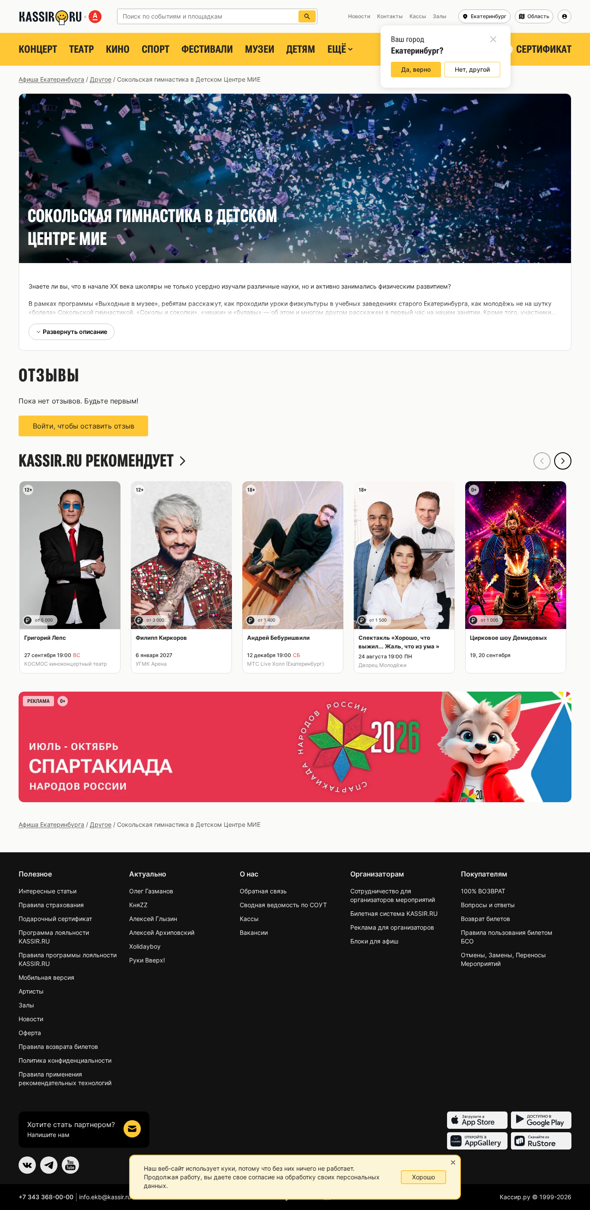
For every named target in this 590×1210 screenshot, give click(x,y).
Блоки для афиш (374, 941)
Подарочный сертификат (55, 918)
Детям (300, 49)
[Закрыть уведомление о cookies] (453, 1162)
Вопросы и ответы (488, 904)
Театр (81, 49)
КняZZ (138, 904)
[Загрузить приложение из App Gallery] (477, 1141)
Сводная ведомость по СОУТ (283, 904)
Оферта (30, 1032)
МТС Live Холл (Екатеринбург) (285, 664)
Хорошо (423, 1177)
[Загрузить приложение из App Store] (477, 1120)
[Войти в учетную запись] (564, 16)
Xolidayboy (145, 946)
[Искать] (307, 16)
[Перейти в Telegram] (48, 1165)
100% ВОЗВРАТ (483, 891)
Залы (26, 1005)
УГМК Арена (151, 664)
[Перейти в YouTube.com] (70, 1165)
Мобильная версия (46, 977)
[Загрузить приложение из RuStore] (541, 1141)
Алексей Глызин (153, 918)
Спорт (155, 49)
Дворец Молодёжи (382, 665)
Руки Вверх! (147, 960)
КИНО (118, 49)
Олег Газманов (151, 891)
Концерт (38, 49)
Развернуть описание (75, 331)
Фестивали (207, 49)
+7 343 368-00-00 (46, 1196)
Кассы (249, 918)
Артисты (31, 991)
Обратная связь (263, 891)
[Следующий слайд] (562, 461)
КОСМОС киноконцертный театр (65, 664)
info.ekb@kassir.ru (105, 1196)
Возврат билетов (485, 918)
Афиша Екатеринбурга (51, 79)
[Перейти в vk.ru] (27, 1165)
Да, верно (416, 69)
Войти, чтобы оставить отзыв (83, 426)
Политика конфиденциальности (65, 1060)
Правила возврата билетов (58, 1046)
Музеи (259, 49)
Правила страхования (51, 904)
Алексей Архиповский (161, 932)
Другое (100, 79)
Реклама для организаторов (392, 927)
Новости (31, 1019)
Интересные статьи (47, 891)
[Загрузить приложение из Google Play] (541, 1120)
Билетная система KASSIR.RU (394, 913)
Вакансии (254, 932)
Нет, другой (472, 69)
